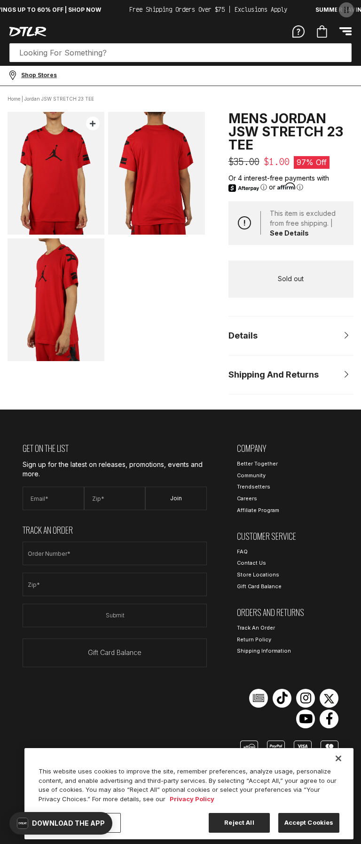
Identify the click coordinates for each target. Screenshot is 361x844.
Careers (247, 498)
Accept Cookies (309, 822)
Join (176, 498)
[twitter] (329, 698)
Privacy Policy (192, 799)
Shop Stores (39, 75)
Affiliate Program (258, 510)
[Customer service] (298, 31)
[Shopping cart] (322, 31)
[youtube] (305, 719)
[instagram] (305, 698)
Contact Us (251, 563)
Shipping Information (264, 650)
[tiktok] (282, 698)
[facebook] (329, 719)
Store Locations (258, 574)
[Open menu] (345, 31)
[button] (60, 823)
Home (14, 99)
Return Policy (254, 639)
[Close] (338, 758)
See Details (289, 233)
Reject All (239, 822)
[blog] (258, 698)
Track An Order (256, 627)
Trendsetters (253, 486)
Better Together (257, 463)
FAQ (242, 551)
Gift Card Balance (114, 652)
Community (251, 475)
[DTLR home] (27, 31)
